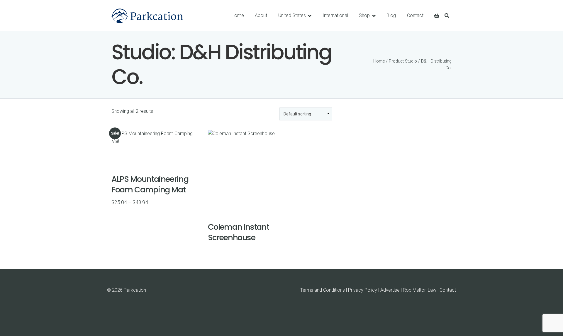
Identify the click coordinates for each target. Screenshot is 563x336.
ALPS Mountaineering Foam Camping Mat (149, 184)
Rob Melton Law (419, 290)
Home (379, 61)
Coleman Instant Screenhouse (238, 232)
